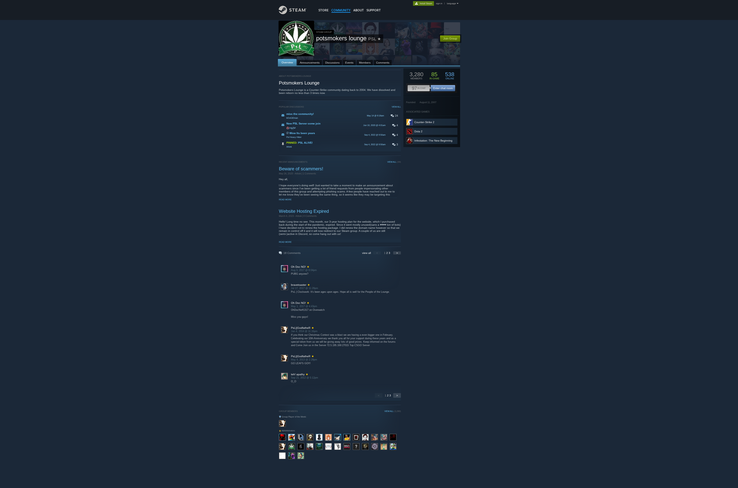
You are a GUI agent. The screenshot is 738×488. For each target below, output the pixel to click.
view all (366, 252)
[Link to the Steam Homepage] (293, 13)
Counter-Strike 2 (424, 122)
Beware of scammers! (301, 168)
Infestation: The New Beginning (433, 140)
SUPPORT (374, 10)
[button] (340, 115)
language (451, 3)
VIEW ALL (396, 107)
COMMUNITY (341, 10)
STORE (323, 10)
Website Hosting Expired (304, 211)
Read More (285, 199)
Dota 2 (418, 131)
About (358, 10)
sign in (439, 3)
